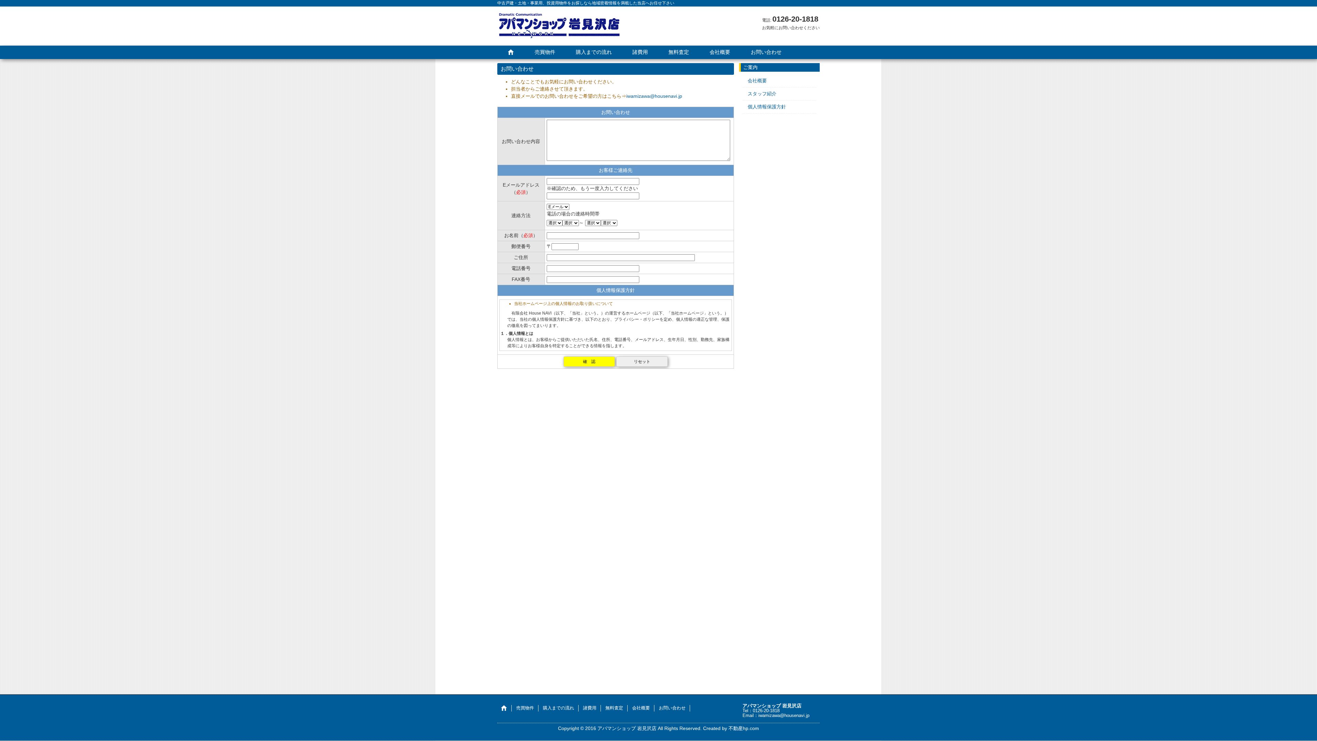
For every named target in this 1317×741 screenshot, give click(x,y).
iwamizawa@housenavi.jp (654, 96)
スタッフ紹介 (762, 93)
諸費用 (640, 52)
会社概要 (720, 52)
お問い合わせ (766, 52)
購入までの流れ (594, 52)
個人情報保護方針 (767, 106)
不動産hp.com (743, 728)
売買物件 (545, 52)
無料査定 (678, 52)
